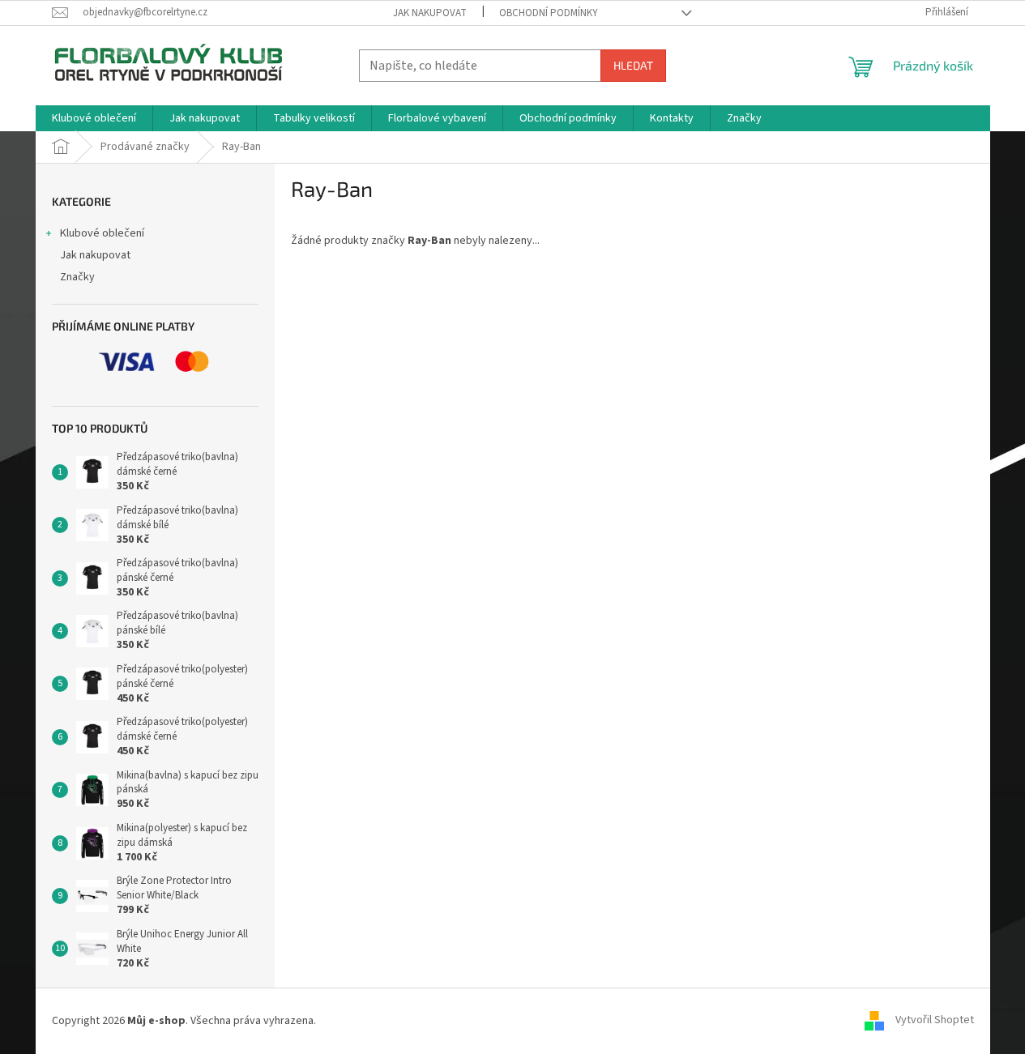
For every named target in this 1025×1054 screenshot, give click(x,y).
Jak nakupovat (430, 13)
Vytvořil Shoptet (934, 1021)
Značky (77, 277)
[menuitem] (94, 118)
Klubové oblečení (102, 233)
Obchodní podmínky (548, 13)
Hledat (633, 65)
